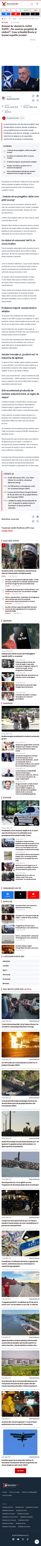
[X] (25, 14)
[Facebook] (6, 14)
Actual (14, 18)
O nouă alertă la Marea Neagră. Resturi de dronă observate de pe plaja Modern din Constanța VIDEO (22, 494)
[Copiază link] (33, 96)
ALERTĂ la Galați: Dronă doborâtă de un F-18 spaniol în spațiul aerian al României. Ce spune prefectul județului (22, 504)
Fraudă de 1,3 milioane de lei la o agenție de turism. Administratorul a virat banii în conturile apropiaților (20, 1263)
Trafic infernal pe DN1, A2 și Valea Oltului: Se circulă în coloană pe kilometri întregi (21, 480)
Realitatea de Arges (7, 1523)
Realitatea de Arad (23, 1520)
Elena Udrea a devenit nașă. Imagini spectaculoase (26, 686)
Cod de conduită (7, 1495)
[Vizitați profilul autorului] (4, 98)
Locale (7, 586)
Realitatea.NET (13, 99)
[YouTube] (15, 14)
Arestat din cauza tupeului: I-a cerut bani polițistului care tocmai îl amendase (19, 1423)
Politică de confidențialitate (29, 1492)
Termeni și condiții (14, 1492)
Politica (7, 613)
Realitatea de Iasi (20, 1523)
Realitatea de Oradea (23, 1513)
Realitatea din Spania (24, 1526)
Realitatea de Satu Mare (9, 1526)
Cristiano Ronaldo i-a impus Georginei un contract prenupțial (26, 697)
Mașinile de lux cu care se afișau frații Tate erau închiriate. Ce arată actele (26, 877)
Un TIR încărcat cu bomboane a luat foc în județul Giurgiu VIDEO (21, 487)
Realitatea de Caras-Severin (10, 1517)
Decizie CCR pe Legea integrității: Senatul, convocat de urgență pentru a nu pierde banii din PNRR (21, 609)
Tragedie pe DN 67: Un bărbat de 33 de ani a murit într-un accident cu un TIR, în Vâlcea (20, 1303)
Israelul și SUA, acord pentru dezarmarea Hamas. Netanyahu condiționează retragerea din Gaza (19, 573)
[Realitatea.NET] (10, 4)
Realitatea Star (19, 1507)
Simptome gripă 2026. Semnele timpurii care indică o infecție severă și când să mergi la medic (27, 748)
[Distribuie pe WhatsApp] (33, 100)
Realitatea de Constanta (9, 1520)
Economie (8, 603)
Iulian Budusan (34, 1021)
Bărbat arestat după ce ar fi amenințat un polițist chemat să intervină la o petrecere (27, 867)
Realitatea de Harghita (26, 1517)
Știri (10, 18)
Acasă (5, 18)
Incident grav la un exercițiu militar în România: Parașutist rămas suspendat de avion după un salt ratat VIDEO (19, 1462)
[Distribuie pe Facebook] (37, 96)
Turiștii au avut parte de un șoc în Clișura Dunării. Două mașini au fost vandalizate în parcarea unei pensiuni (20, 1223)
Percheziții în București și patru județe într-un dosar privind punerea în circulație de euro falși (27, 857)
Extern (4, 576)
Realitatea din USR (21, 1510)
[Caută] (32, 4)
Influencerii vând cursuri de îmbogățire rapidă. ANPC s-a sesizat (18, 655)
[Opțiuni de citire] (37, 1542)
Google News (7, 530)
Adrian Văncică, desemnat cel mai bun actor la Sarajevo (27, 676)
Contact (4, 1492)
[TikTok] (35, 14)
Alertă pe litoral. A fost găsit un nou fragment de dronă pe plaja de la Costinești (20, 1183)
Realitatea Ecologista (32, 1507)
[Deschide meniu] (37, 4)
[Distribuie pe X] (37, 100)
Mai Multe (20, 1471)
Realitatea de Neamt (8, 1510)
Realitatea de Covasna (8, 1513)
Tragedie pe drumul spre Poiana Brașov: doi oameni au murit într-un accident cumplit (22, 590)
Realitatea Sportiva (7, 1507)
